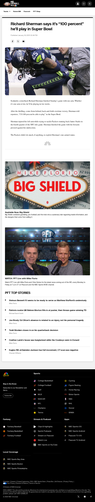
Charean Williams (15, 353)
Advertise (6, 482)
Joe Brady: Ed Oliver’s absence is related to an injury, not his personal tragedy (46, 320)
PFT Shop (36, 11)
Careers (13, 482)
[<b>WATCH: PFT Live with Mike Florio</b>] (47, 251)
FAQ (31, 482)
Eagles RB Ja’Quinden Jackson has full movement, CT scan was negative (43, 350)
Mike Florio (13, 303)
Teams (5, 11)
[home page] (11, 3)
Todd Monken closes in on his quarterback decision (33, 330)
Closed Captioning (23, 482)
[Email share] (23, 41)
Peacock (27, 11)
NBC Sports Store (40, 482)
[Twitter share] (18, 41)
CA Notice (24, 483)
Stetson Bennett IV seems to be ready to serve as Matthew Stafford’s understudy (48, 300)
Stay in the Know (9, 384)
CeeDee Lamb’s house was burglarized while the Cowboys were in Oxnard (44, 340)
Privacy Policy (68, 482)
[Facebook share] (13, 41)
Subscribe (8, 396)
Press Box (50, 482)
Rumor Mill (17, 11)
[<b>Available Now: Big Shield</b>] (47, 185)
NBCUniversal (16, 487)
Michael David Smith (16, 313)
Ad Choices (58, 482)
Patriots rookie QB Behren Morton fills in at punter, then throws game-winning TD (47, 310)
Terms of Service (34, 483)
